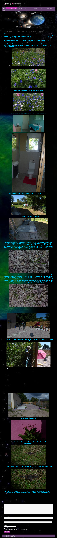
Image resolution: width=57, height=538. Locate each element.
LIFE (32, 8)
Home (4, 8)
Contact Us (4, 10)
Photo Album (46, 8)
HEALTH (29, 8)
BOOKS (25, 8)
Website (5, 525)
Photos (51, 8)
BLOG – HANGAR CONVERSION (11, 8)
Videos (42, 8)
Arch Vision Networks (12, 536)
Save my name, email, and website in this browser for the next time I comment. (16, 529)
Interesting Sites (36, 8)
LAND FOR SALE (20, 8)
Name (5, 516)
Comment (5, 503)
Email (5, 520)
